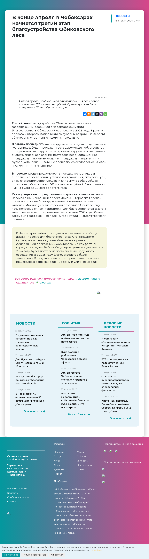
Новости (122, 16)
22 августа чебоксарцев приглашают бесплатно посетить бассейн (29, 380)
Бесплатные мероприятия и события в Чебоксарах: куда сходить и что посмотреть (75, 400)
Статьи (81, 469)
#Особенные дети (73, 515)
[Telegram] (93, 114)
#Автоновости (75, 528)
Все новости (33, 411)
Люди (57, 460)
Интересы (82, 460)
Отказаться (57, 554)
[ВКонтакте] (85, 114)
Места (80, 452)
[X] (97, 114)
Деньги (58, 465)
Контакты (12, 493)
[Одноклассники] (89, 114)
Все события (77, 414)
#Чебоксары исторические (70, 506)
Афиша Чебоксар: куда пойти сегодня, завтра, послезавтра (75, 338)
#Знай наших (63, 511)
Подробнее (96, 550)
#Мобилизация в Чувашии (70, 489)
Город (57, 456)
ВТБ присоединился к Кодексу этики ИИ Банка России (115, 363)
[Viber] (101, 114)
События (82, 456)
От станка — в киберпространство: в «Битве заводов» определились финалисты (115, 383)
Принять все (11, 554)
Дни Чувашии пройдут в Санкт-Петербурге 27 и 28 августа (30, 363)
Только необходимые (34, 554)
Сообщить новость (18, 497)
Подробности (85, 465)
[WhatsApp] (105, 114)
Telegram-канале (88, 278)
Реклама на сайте (17, 488)
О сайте (11, 501)
